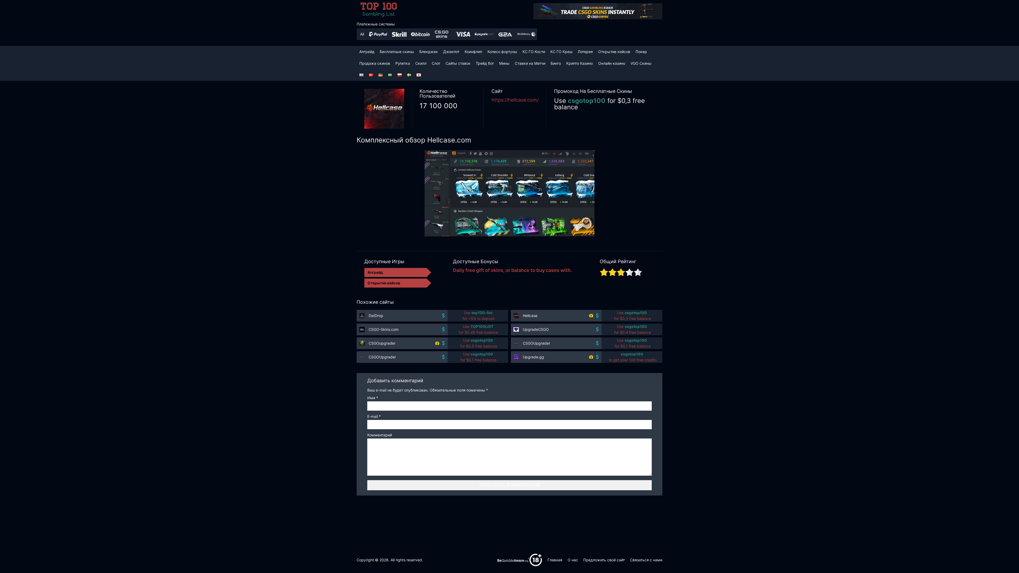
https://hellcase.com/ (515, 100)
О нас (573, 560)
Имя (372, 398)
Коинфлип (473, 51)
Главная (554, 560)
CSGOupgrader (382, 343)
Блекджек (428, 51)
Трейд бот (485, 63)
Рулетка (402, 63)
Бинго (556, 63)
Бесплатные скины (397, 51)
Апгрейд (366, 51)
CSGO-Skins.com (384, 329)
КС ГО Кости (534, 51)
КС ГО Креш (561, 51)
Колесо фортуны (502, 51)
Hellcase (530, 315)
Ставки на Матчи (530, 63)
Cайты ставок (458, 63)
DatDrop (376, 315)
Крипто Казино (579, 63)
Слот (436, 63)
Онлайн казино (611, 63)
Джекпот (451, 51)
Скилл (420, 63)
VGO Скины (641, 63)
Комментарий (379, 435)
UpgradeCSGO (536, 329)
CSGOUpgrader (536, 343)
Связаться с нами (646, 560)
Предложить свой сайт (604, 560)
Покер (641, 51)
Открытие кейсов (614, 51)
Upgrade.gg (533, 357)
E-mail (374, 417)
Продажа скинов (374, 63)
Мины (504, 63)
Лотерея (585, 51)
